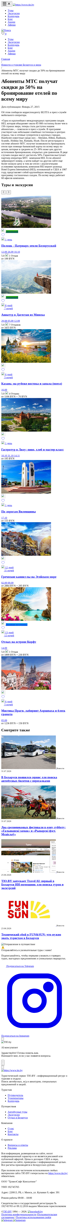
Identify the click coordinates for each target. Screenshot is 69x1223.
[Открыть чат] (2, 1063)
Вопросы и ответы (18, 1145)
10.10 (17, 252)
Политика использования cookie (33, 1217)
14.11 (17, 455)
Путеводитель (15, 1095)
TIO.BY (7, 1211)
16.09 (4, 389)
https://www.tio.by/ (58, 1173)
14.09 (4, 648)
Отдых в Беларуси (18, 1117)
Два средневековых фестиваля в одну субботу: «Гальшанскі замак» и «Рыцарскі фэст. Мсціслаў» (33, 831)
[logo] (23, 4)
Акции (11, 22)
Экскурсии (14, 13)
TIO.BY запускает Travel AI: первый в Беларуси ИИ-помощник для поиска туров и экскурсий (32, 884)
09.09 (10, 582)
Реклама (12, 1148)
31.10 (11, 455)
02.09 (4, 582)
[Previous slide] (3, 192)
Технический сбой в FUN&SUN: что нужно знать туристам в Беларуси (31, 936)
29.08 (4, 321)
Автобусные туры (17, 1112)
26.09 (11, 252)
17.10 (4, 517)
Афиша (12, 24)
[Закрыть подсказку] (2, 1039)
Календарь (13, 16)
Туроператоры (15, 1098)
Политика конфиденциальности (18, 1214)
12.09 (4, 252)
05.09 (11, 321)
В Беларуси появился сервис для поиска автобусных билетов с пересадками (29, 779)
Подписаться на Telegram (20, 966)
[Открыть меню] (6, 4)
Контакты (13, 1134)
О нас (11, 1128)
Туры (10, 10)
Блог (10, 19)
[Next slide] (8, 192)
